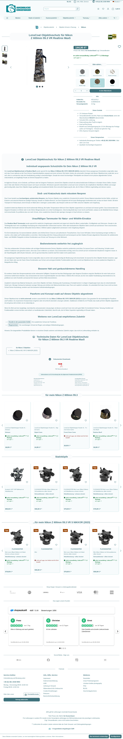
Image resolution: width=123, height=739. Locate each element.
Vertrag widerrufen (21, 699)
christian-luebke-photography (92, 683)
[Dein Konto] (108, 9)
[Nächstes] (68, 67)
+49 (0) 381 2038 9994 (102, 1)
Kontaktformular (33, 694)
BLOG (69, 1)
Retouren (46, 693)
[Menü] (98, 9)
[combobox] (59, 9)
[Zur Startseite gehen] (18, 8)
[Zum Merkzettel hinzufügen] (119, 46)
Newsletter (86, 678)
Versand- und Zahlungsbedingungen (79, 724)
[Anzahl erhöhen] (87, 91)
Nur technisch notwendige (99, 736)
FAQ (84, 686)
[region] (61, 425)
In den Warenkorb (105, 91)
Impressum (46, 678)
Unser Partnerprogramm (91, 681)
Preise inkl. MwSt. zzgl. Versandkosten (92, 50)
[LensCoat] (112, 36)
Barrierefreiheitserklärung (51, 696)
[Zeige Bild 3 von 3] (42, 86)
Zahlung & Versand (49, 686)
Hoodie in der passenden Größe (20, 322)
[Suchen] (77, 9)
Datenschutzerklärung (50, 681)
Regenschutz (13, 325)
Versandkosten (53, 720)
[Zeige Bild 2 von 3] (39, 86)
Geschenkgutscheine (90, 691)
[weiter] (120, 425)
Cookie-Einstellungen (50, 691)
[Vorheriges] (10, 67)
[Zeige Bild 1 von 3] (37, 86)
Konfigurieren (115, 736)
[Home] (38, 28)
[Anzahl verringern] (75, 91)
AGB (44, 683)
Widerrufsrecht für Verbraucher (53, 688)
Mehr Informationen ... (58, 736)
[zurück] (2, 425)
